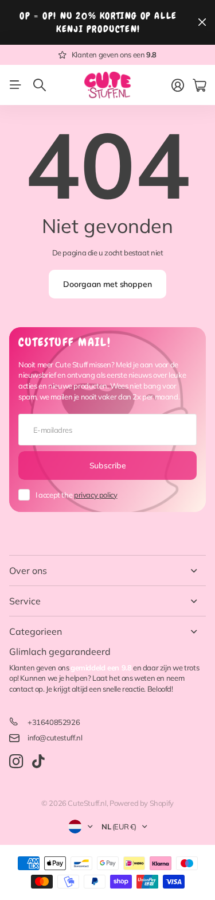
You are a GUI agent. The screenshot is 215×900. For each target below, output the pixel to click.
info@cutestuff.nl (55, 737)
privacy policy (96, 494)
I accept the (76, 494)
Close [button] (107, 570)
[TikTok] (38, 762)
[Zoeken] (39, 85)
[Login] (177, 85)
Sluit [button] (202, 22)
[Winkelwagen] (199, 85)
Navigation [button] (15, 85)
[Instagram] (16, 762)
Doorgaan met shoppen (107, 284)
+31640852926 (54, 722)
